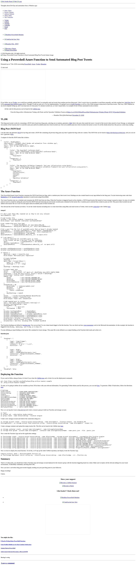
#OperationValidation (119, 112)
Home (5, 10)
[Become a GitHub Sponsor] (68, 482)
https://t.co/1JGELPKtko (75, 112)
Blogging (43, 64)
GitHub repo (36, 109)
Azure (33, 64)
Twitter (38, 64)
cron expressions (88, 325)
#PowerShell (86, 112)
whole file (96, 206)
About (9, 10)
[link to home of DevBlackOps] (11, 1)
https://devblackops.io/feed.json (116, 132)
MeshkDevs (4, 197)
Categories (10, 17)
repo (109, 206)
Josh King (128, 102)
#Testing (101, 112)
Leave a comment (8, 563)
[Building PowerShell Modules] (14, 34)
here (12, 134)
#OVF (111, 112)
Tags (5, 17)
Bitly (70, 123)
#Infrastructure (94, 112)
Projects (6, 12)
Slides (10, 15)
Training (11, 12)
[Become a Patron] (10, 48)
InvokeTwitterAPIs (17, 197)
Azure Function (75, 104)
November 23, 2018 (78, 115)
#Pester (106, 112)
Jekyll (19, 132)
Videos (6, 15)
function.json (26, 325)
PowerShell (27, 64)
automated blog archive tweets (13, 104)
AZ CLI (23, 410)
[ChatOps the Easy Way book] (12, 39)
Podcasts (12, 14)
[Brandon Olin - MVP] (11, 44)
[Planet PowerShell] (10, 50)
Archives (6, 14)
